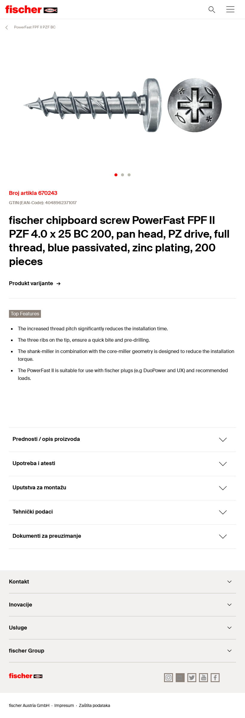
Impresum (64, 705)
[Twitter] (191, 677)
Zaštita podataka (94, 705)
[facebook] (215, 677)
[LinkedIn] (180, 677)
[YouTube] (203, 677)
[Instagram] (168, 677)
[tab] (115, 174)
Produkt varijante (31, 283)
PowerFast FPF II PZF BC (34, 27)
